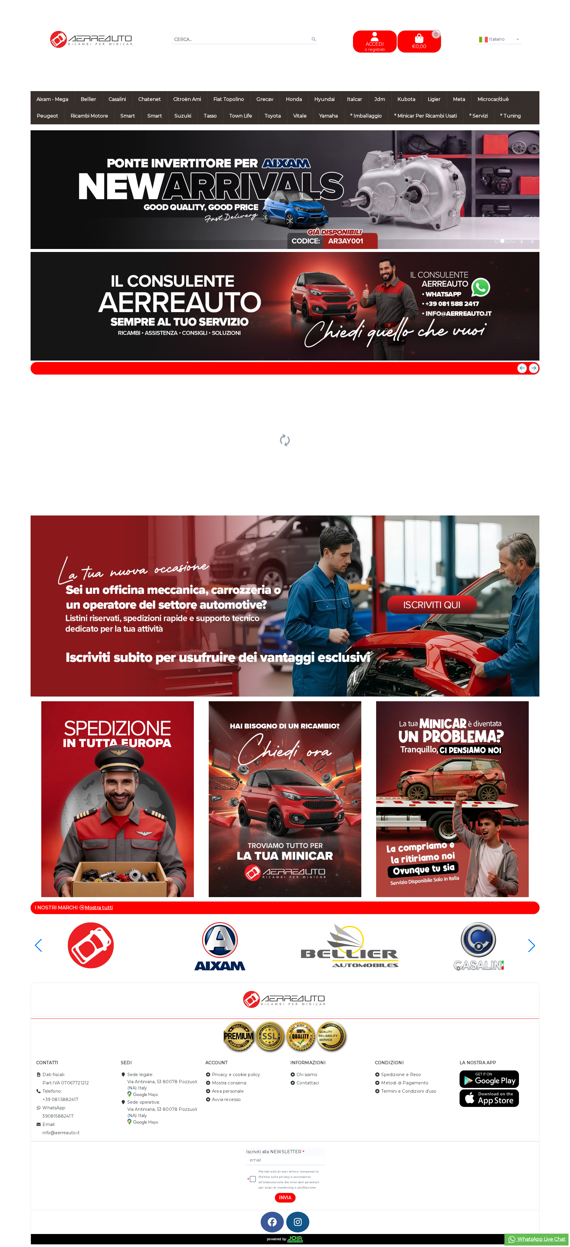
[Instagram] (297, 1222)
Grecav (264, 99)
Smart (128, 116)
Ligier (434, 99)
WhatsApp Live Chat (541, 1239)
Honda (294, 99)
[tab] (497, 241)
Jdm (380, 99)
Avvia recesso (226, 1099)
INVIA (285, 1197)
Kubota (406, 99)
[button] (521, 241)
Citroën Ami (187, 99)
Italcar (354, 99)
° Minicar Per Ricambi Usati (425, 116)
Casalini (117, 99)
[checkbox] (253, 1179)
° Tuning (510, 116)
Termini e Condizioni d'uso (408, 1091)
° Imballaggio (366, 116)
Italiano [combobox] (496, 39)
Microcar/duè (493, 99)
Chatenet (149, 99)
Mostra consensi (229, 1083)
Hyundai (324, 99)
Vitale (300, 116)
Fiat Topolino (228, 99)
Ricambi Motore (89, 116)
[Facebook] (272, 1222)
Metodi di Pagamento (404, 1083)
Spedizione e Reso (401, 1074)
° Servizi (478, 116)
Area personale (228, 1091)
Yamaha (328, 116)
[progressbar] (285, 439)
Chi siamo (307, 1074)
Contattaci (308, 1083)
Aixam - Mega (52, 99)
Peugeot (47, 116)
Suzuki (183, 116)
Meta (459, 99)
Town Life (240, 116)
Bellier (88, 99)
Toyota (273, 116)
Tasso (210, 116)
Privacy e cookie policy (236, 1074)
